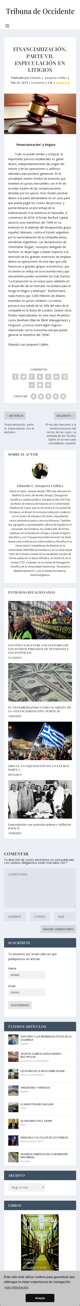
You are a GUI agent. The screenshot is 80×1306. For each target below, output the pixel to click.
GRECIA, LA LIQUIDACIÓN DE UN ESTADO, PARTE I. (39, 768)
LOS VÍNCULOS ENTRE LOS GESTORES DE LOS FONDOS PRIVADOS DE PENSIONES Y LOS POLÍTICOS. (38, 649)
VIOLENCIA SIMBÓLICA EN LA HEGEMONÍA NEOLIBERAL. (44, 1155)
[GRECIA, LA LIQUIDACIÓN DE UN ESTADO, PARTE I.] (40, 741)
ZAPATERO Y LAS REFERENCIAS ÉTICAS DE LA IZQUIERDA (46, 1038)
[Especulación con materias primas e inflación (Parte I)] (40, 799)
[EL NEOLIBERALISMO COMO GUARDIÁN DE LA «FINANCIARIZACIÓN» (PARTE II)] (40, 682)
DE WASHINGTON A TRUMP (36, 1121)
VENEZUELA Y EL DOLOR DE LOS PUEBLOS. (45, 1137)
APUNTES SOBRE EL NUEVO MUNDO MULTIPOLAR (41, 1055)
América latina (28, 1141)
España (24, 1043)
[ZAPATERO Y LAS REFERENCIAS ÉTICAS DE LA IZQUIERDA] (13, 1039)
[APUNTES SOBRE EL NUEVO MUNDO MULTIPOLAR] (13, 1057)
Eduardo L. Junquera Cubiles (48, 78)
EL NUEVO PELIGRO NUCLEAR (37, 1104)
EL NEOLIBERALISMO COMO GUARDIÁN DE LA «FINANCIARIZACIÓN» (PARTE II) (39, 709)
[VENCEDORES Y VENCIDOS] (13, 1090)
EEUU (23, 1074)
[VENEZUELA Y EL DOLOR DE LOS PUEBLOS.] (13, 1140)
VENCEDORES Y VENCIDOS (35, 1087)
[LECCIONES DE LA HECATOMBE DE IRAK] (13, 1074)
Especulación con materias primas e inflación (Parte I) (39, 826)
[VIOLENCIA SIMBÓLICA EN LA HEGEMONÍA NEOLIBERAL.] (13, 1157)
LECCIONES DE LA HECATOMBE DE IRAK (43, 1071)
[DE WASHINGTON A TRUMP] (13, 1124)
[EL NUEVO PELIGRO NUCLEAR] (13, 1107)
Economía (38, 83)
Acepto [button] (40, 1298)
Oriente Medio (41, 1060)
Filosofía (25, 1161)
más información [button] (17, 1287)
